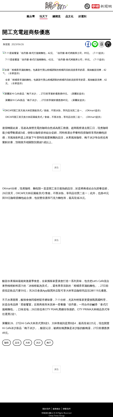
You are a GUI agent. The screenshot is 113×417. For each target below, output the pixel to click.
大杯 (27, 342)
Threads (101, 44)
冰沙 (38, 342)
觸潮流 (56, 16)
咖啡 (6, 342)
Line (95, 44)
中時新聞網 (102, 6)
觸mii (56, 5)
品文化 (69, 16)
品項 (17, 342)
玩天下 (44, 16)
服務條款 (56, 408)
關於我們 (46, 408)
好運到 (82, 16)
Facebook (88, 44)
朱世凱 (6, 44)
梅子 (49, 342)
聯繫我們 (66, 408)
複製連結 (108, 44)
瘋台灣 (31, 16)
